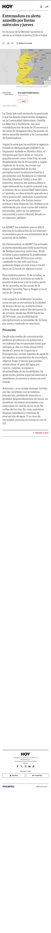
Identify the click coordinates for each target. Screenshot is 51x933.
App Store (15, 775)
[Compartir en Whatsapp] (8, 43)
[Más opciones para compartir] (12, 43)
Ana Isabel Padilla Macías (28, 93)
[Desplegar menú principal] (47, 6)
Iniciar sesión (41, 6)
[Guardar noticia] (3, 43)
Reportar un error (42, 433)
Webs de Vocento (41, 787)
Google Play (38, 775)
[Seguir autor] (23, 101)
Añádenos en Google (25, 43)
